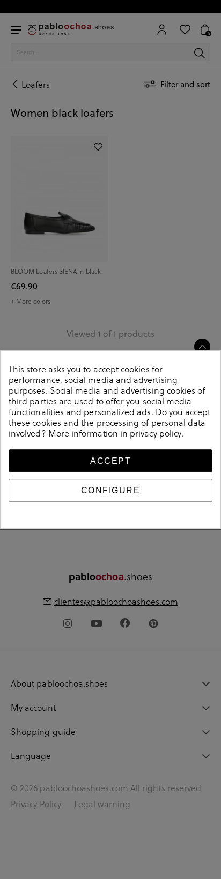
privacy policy (155, 433)
